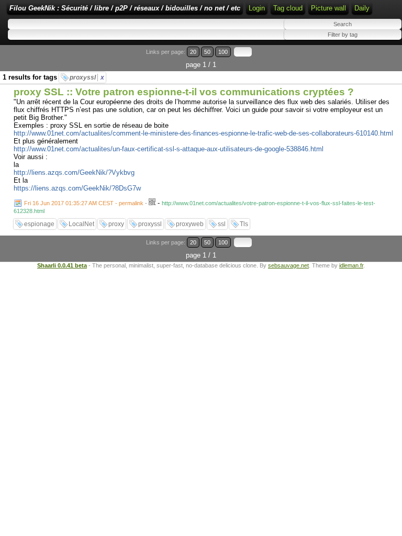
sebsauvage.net (288, 265)
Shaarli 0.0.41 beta (62, 265)
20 (193, 52)
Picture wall (328, 8)
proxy (116, 224)
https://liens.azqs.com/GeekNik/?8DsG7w (77, 188)
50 (207, 52)
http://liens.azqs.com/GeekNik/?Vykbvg (74, 172)
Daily (362, 8)
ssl (222, 224)
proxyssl (87, 77)
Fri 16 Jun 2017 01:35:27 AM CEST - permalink (83, 203)
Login (257, 8)
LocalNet (81, 224)
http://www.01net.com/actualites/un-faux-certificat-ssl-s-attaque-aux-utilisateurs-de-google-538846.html (168, 149)
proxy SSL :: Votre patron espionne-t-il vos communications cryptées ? (184, 91)
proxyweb (190, 224)
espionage (39, 224)
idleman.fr (351, 265)
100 (223, 52)
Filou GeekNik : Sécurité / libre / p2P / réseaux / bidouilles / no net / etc (124, 8)
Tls (244, 224)
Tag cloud (288, 8)
